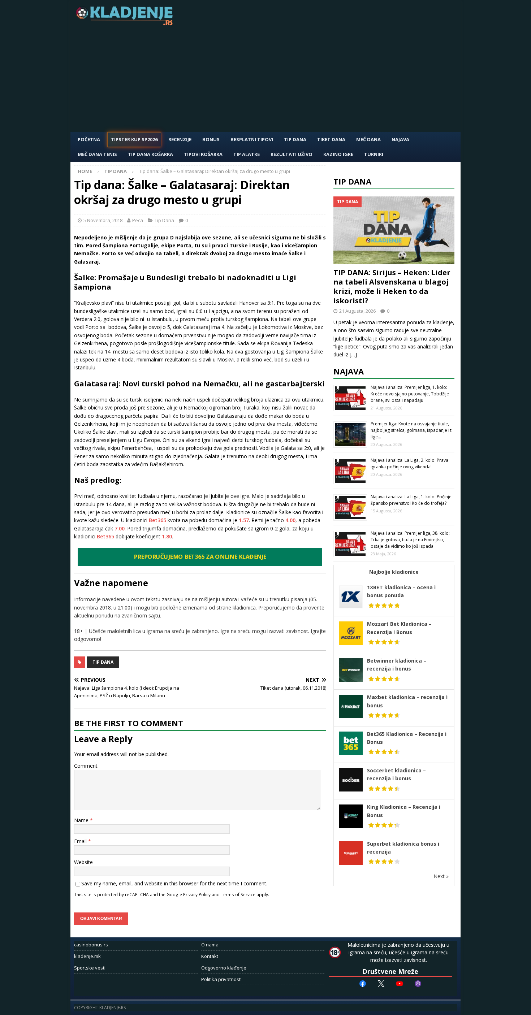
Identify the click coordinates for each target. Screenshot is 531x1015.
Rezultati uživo (291, 154)
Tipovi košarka (203, 154)
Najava (400, 139)
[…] (353, 354)
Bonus (211, 139)
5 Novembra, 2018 (102, 220)
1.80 (167, 536)
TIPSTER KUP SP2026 (134, 139)
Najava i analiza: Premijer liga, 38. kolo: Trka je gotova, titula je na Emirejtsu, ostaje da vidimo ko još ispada (410, 539)
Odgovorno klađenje (223, 967)
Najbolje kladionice (394, 571)
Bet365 (157, 520)
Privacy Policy (197, 894)
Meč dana (368, 139)
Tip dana (102, 662)
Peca (137, 220)
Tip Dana (295, 139)
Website (83, 862)
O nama (210, 944)
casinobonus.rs (91, 944)
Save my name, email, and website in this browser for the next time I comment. (174, 883)
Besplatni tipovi (251, 139)
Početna (89, 139)
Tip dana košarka (150, 154)
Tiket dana (331, 139)
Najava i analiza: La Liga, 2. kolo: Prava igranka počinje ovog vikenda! (409, 463)
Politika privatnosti (221, 979)
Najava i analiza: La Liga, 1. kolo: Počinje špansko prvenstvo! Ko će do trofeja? (411, 500)
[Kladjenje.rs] (126, 23)
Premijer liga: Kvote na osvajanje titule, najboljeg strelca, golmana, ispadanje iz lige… (411, 430)
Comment (86, 765)
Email (81, 841)
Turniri (373, 154)
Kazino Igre (338, 154)
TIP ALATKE (246, 154)
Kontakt (209, 956)
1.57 (244, 520)
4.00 (290, 520)
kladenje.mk (87, 956)
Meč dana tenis (97, 154)
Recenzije (179, 139)
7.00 (120, 528)
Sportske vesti (89, 967)
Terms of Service (238, 894)
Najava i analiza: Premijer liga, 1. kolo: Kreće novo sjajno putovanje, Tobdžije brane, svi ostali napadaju (410, 393)
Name (82, 820)
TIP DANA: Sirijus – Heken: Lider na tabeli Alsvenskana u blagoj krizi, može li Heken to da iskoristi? (391, 286)
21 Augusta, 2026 (357, 311)
